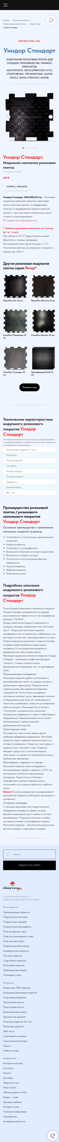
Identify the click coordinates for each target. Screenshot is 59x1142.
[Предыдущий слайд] (8, 117)
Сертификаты (10, 1116)
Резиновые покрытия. (21, 20)
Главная (6, 20)
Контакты (8, 1068)
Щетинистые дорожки (14, 1016)
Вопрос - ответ (10, 1097)
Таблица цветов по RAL (15, 1092)
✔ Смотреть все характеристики (20, 220)
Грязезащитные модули (15, 970)
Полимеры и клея (12, 975)
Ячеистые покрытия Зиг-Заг (17, 1021)
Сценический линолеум (15, 1040)
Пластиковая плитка (13, 1007)
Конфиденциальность (14, 1121)
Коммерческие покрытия (16, 950)
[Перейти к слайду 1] (22, 147)
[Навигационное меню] (5, 5)
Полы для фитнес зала (14, 931)
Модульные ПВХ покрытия (16, 987)
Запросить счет (11, 1082)
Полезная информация (15, 1111)
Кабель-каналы (11, 1050)
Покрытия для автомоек (15, 916)
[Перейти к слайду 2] (25, 147)
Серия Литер (35, 24)
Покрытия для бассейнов (16, 945)
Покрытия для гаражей (15, 921)
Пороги (7, 1045)
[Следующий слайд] (51, 117)
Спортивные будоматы (14, 997)
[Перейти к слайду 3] (28, 147)
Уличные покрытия (12, 955)
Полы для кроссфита (13, 941)
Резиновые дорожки (13, 1026)
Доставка (8, 1077)
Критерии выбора (12, 1102)
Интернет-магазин (13, 1063)
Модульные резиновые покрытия (20, 992)
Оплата (7, 1072)
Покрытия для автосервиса (17, 926)
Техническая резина (13, 1002)
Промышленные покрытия (16, 912)
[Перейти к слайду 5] (33, 147)
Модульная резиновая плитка (14, 24)
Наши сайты (9, 1087)
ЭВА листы (8, 1031)
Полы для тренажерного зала (18, 936)
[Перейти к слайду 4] (30, 147)
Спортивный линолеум (14, 1036)
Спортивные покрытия (14, 960)
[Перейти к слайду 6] (36, 147)
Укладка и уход (11, 1106)
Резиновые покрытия (13, 965)
